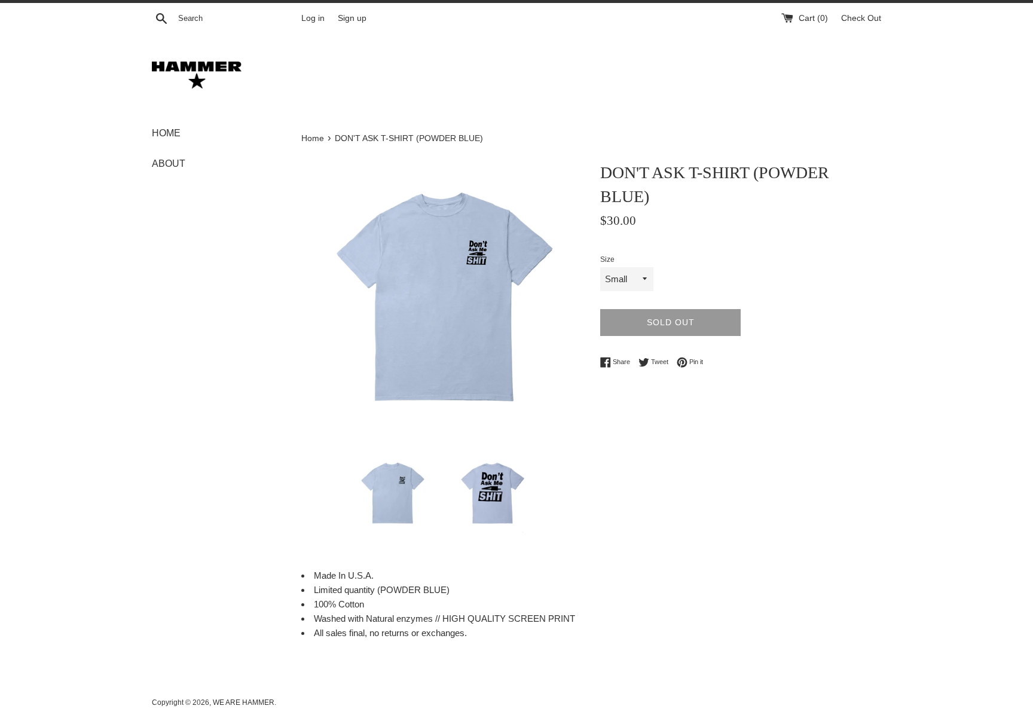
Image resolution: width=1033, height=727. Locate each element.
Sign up (352, 18)
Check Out (861, 18)
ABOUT (168, 163)
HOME (166, 133)
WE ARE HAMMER (243, 702)
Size (607, 259)
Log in (313, 18)
